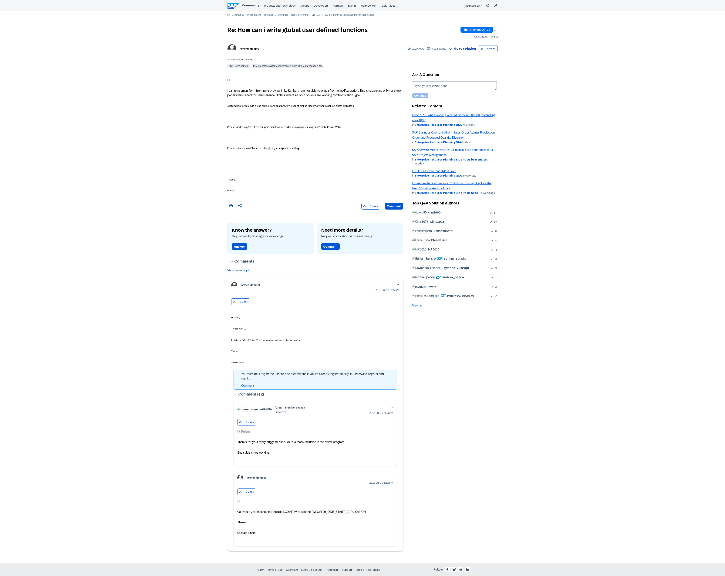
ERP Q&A (316, 15)
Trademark (332, 569)
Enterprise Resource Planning (293, 15)
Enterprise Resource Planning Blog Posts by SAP (448, 192)
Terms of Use (275, 569)
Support (347, 569)
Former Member (250, 48)
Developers (321, 5)
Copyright (292, 569)
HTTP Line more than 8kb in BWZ (434, 171)
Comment (394, 206)
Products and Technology (279, 5)
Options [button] (495, 30)
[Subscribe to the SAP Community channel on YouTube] (460, 569)
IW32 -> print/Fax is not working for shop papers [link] (349, 15)
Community (250, 5)
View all (417, 305)
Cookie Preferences (368, 569)
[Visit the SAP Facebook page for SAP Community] (447, 569)
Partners (338, 5)
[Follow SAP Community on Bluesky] (454, 569)
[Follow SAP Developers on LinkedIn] (467, 569)
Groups (304, 5)
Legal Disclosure (311, 569)
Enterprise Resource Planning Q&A (438, 124)
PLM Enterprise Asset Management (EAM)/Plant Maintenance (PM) (287, 66)
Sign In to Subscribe (477, 29)
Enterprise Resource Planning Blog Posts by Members (451, 159)
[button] (482, 48)
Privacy (259, 569)
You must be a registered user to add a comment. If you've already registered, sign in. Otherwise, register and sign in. (312, 376)
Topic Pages (387, 5)
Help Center (368, 5)
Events (352, 5)
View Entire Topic (238, 270)
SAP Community (235, 15)
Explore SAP (474, 5)
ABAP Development (239, 66)
